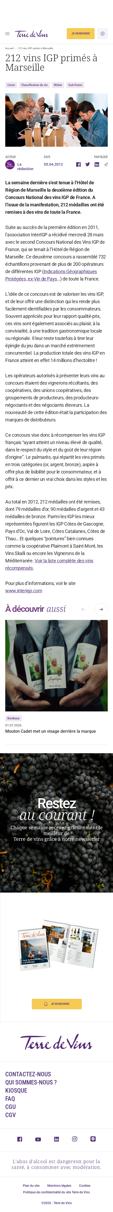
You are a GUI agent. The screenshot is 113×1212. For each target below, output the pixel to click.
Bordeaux (13, 718)
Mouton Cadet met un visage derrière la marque (50, 731)
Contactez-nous (28, 1074)
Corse (11, 85)
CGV (10, 1115)
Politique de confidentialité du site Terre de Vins (56, 1192)
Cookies (84, 1186)
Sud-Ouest (75, 85)
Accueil (9, 48)
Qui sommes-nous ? (31, 1082)
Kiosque (16, 1090)
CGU (10, 1107)
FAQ (10, 1098)
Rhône (58, 85)
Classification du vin (34, 85)
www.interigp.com (23, 590)
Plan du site (31, 1186)
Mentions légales (59, 1186)
